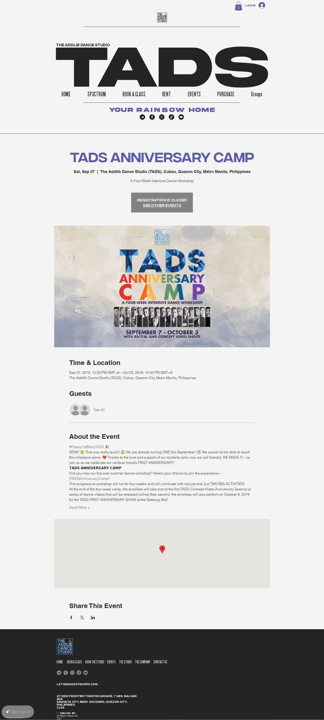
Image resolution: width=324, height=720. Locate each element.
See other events (162, 205)
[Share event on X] (82, 617)
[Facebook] (152, 117)
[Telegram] (142, 117)
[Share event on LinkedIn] (93, 617)
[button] (238, 6)
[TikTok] (171, 117)
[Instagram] (161, 117)
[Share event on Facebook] (71, 617)
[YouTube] (181, 117)
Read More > (79, 507)
